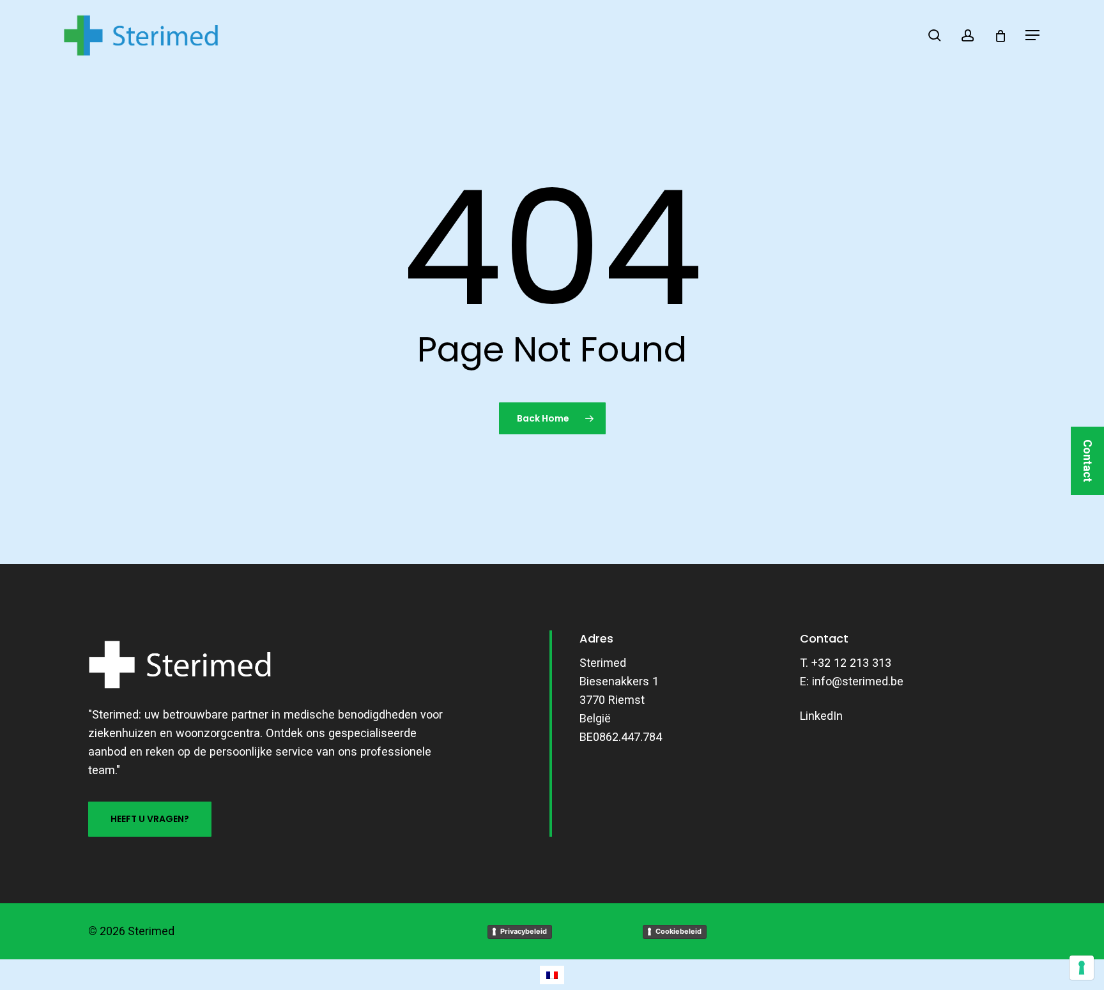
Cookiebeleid (679, 931)
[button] (1033, 35)
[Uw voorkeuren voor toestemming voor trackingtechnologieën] (1082, 968)
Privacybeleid (523, 931)
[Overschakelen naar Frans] (552, 975)
